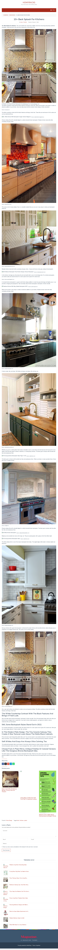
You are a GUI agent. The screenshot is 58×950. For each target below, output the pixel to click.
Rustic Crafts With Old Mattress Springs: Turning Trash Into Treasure (9, 790)
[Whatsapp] (13, 764)
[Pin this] (8, 764)
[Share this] (3, 764)
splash (25, 820)
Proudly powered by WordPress (24, 945)
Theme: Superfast (36, 945)
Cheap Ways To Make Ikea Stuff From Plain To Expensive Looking (28, 798)
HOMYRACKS (29, 2)
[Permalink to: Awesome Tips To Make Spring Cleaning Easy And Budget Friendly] (47, 792)
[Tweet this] (5, 764)
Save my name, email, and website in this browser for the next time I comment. (20, 846)
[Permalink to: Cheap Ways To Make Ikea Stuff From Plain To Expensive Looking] (29, 784)
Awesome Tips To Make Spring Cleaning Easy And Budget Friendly (47, 815)
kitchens (22, 820)
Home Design (9, 820)
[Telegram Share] (11, 764)
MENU (53, 10)
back (18, 820)
